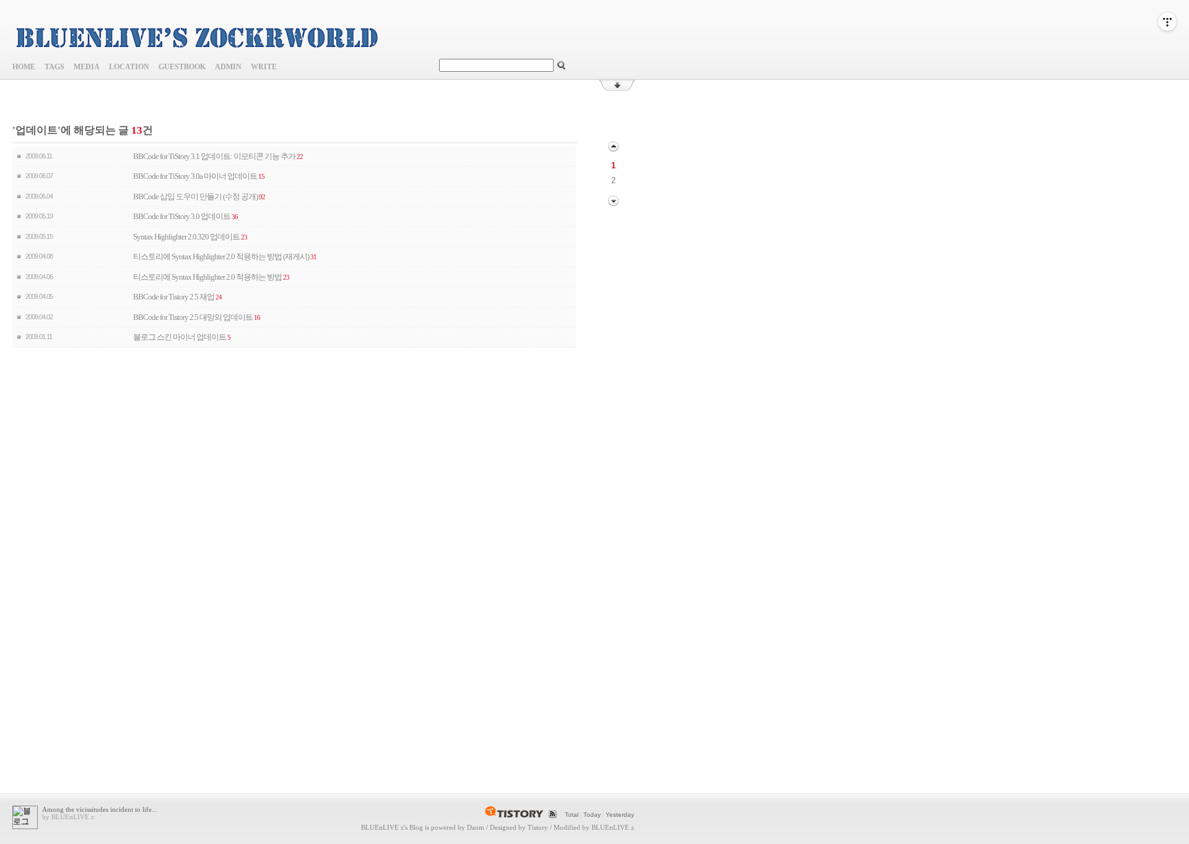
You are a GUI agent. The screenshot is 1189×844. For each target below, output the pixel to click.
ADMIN (228, 66)
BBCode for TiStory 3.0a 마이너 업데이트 (195, 176)
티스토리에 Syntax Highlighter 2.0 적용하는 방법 (207, 277)
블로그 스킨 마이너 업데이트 (179, 337)
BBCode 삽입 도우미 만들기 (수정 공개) (195, 196)
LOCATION (129, 66)
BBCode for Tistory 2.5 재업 (173, 296)
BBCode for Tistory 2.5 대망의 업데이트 (193, 317)
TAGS (54, 66)
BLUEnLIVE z (382, 827)
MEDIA (87, 66)
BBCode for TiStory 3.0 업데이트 (181, 216)
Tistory (538, 827)
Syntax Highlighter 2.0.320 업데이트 (186, 236)
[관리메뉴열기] (1167, 21)
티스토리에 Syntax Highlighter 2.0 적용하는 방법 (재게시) (221, 256)
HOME (23, 66)
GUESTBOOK (182, 66)
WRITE (264, 66)
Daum (475, 827)
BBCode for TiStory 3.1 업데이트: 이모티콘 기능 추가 (214, 156)
